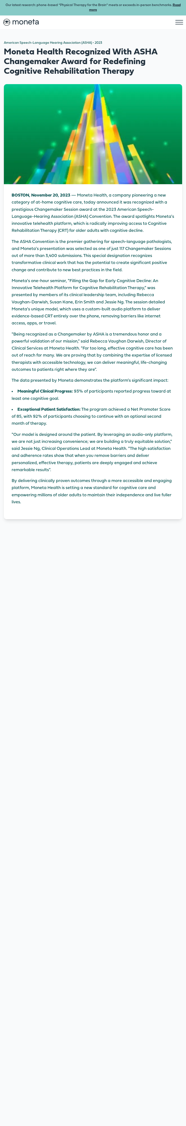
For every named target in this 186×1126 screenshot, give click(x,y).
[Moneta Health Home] (21, 22)
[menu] (179, 22)
